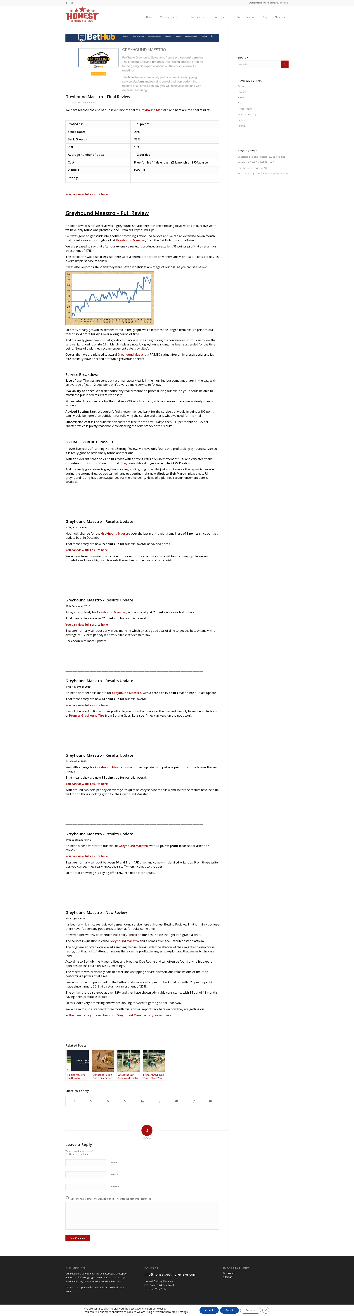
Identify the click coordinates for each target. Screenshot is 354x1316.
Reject (229, 1310)
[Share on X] (91, 1101)
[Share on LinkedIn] (142, 1101)
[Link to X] (72, 3)
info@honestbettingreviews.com (170, 1274)
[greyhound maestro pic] (142, 63)
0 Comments (90, 102)
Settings (250, 1310)
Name (115, 1162)
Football (242, 92)
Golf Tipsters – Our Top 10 (252, 168)
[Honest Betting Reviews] (82, 14)
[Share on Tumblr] (159, 1101)
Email (114, 1174)
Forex (241, 97)
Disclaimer (229, 1273)
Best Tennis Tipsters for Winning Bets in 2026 (263, 173)
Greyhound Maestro (153, 110)
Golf (240, 103)
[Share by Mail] (210, 1101)
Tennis (241, 125)
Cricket (241, 86)
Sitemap (227, 1277)
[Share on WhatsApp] (108, 1101)
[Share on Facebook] (74, 1101)
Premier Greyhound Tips (86, 715)
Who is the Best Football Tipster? (256, 162)
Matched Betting (247, 114)
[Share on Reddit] (193, 1101)
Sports (241, 120)
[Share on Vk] (176, 1101)
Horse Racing (245, 108)
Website (115, 1186)
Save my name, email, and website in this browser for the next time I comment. (111, 1198)
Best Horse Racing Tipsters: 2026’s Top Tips (261, 156)
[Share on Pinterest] (125, 1101)
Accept (209, 1310)
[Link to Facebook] (66, 3)
